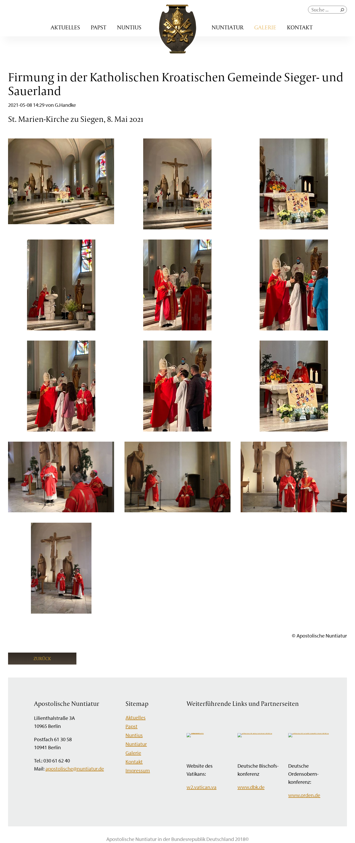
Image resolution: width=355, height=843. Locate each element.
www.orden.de (304, 795)
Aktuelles (65, 27)
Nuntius (129, 27)
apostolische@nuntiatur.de (74, 768)
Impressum (138, 770)
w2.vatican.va (201, 787)
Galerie (265, 27)
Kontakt (300, 27)
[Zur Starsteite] (177, 51)
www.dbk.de (251, 787)
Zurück (42, 658)
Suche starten (343, 11)
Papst (98, 27)
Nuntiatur (228, 27)
